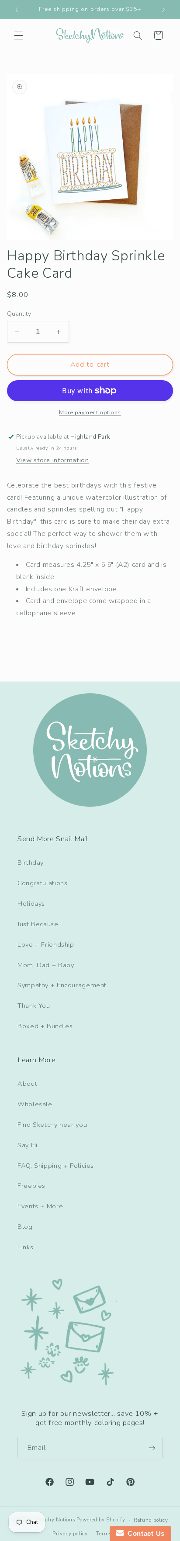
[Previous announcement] (16, 9)
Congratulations (42, 883)
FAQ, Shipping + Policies (55, 1165)
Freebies (31, 1185)
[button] (18, 35)
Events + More (40, 1206)
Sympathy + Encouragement (62, 985)
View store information (52, 460)
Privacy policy (69, 1533)
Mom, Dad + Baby (45, 965)
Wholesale (34, 1104)
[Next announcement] (163, 9)
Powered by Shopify (100, 1520)
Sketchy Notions (55, 1520)
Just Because (38, 924)
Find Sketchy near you (52, 1124)
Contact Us (144, 1533)
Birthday (30, 862)
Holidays (31, 903)
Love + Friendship (45, 944)
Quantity (19, 314)
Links (25, 1247)
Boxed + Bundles (45, 1026)
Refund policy (151, 1520)
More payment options (90, 412)
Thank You (33, 1005)
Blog (25, 1226)
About (27, 1083)
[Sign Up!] (152, 1447)
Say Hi (27, 1145)
